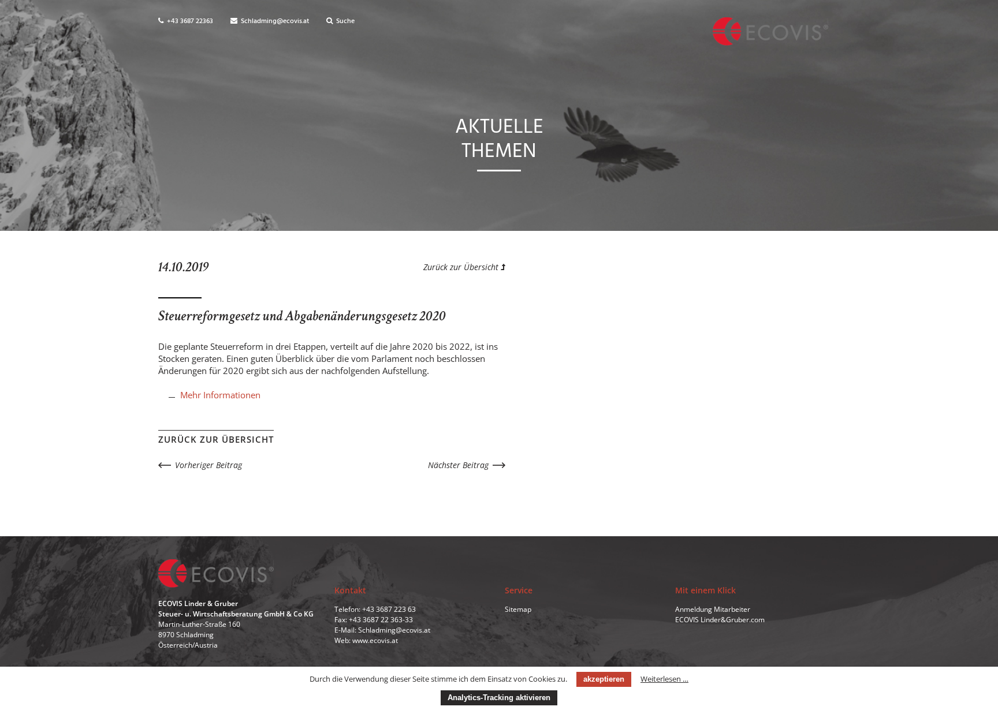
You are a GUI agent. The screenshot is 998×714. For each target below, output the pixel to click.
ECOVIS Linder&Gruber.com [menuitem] (720, 620)
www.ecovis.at (375, 640)
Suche (344, 21)
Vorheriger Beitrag (208, 464)
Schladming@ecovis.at (274, 21)
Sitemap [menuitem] (518, 609)
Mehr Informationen (220, 395)
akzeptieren (603, 679)
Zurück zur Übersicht (462, 266)
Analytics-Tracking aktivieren (499, 697)
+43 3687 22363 (189, 21)
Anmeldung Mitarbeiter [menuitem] (712, 609)
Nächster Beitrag (458, 464)
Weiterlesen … (664, 679)
